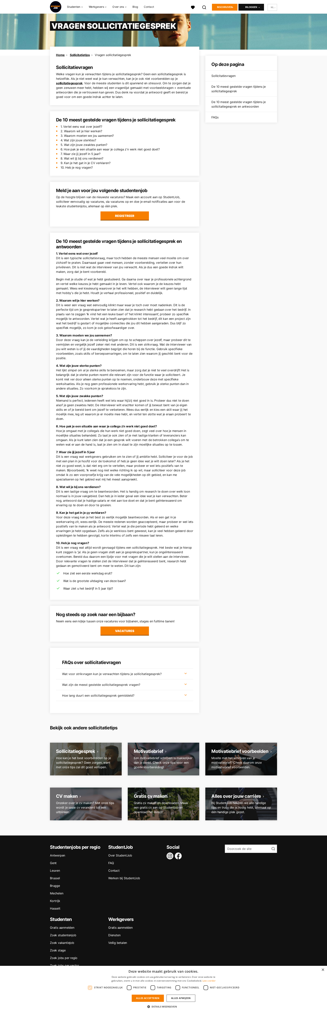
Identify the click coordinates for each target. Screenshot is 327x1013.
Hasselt (55, 908)
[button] (163, 1006)
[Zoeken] (204, 7)
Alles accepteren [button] (147, 998)
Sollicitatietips (80, 55)
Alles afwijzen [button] (181, 998)
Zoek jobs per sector (64, 965)
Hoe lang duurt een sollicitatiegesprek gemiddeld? (98, 695)
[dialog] (163, 989)
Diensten (114, 935)
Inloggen (251, 7)
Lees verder (209, 980)
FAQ (111, 863)
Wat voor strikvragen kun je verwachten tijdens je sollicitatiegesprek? (112, 674)
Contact (149, 6)
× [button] (322, 969)
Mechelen (56, 893)
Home (60, 55)
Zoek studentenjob (63, 935)
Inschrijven (225, 7)
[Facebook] (179, 856)
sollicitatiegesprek (69, 83)
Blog (135, 6)
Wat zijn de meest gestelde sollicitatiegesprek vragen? (101, 685)
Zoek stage (58, 950)
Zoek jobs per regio (63, 958)
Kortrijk (55, 901)
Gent (53, 863)
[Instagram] (171, 856)
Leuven (55, 870)
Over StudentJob (120, 855)
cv (88, 513)
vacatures (124, 631)
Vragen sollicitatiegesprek (113, 55)
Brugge (55, 886)
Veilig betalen (117, 943)
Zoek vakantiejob (62, 943)
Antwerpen (57, 855)
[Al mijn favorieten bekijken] (193, 7)
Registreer (124, 216)
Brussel (55, 878)
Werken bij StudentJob (124, 878)
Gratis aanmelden (62, 927)
